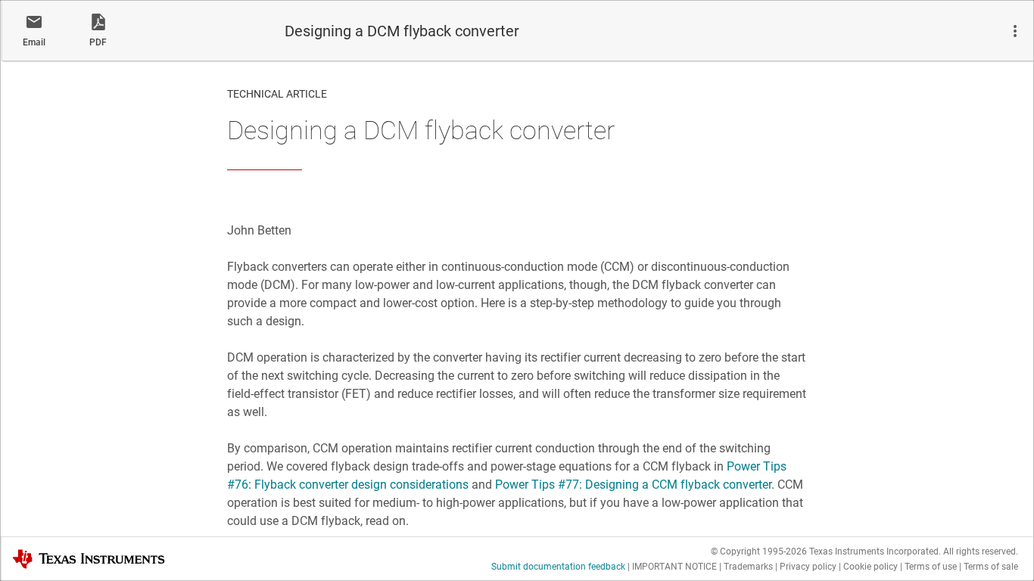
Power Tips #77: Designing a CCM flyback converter (633, 484)
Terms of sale (991, 566)
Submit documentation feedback (558, 566)
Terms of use (931, 566)
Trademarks (748, 566)
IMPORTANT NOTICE (674, 566)
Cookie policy (870, 566)
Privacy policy (808, 566)
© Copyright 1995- (759, 551)
